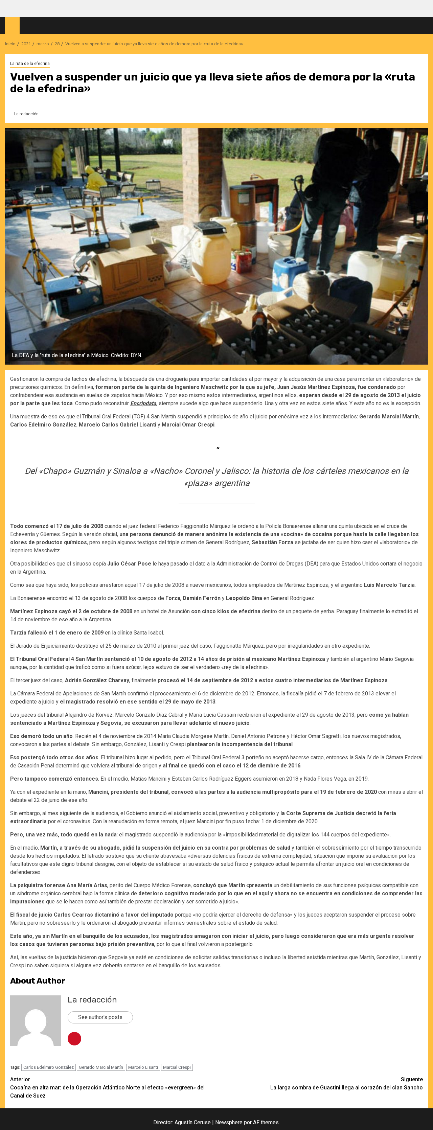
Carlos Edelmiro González (48, 1067)
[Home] (12, 25)
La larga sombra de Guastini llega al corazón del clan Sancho (346, 1083)
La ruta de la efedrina (30, 63)
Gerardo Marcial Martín (101, 1067)
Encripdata (143, 403)
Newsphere (229, 1122)
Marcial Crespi (177, 1067)
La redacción (26, 114)
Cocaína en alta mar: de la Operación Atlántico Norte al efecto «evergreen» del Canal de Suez (107, 1087)
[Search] (423, 25)
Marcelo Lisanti (143, 1067)
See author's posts (100, 1017)
